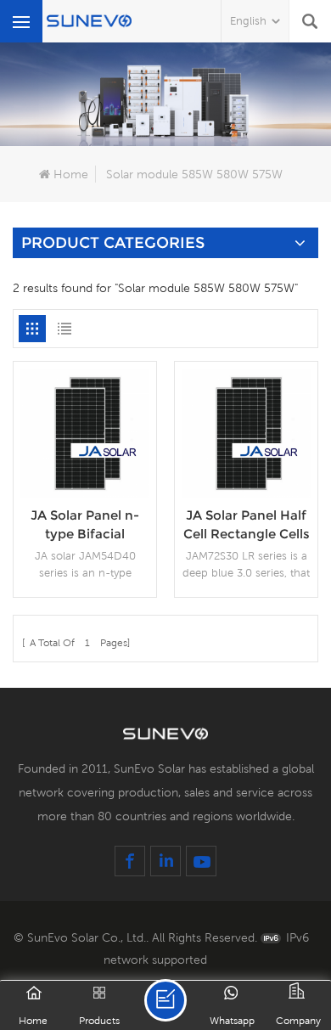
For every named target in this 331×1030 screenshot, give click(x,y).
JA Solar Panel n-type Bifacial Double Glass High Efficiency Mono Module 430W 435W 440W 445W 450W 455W (85, 525)
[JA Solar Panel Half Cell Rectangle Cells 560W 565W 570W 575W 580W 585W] (246, 431)
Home (70, 174)
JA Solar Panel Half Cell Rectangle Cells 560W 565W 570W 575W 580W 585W (246, 525)
